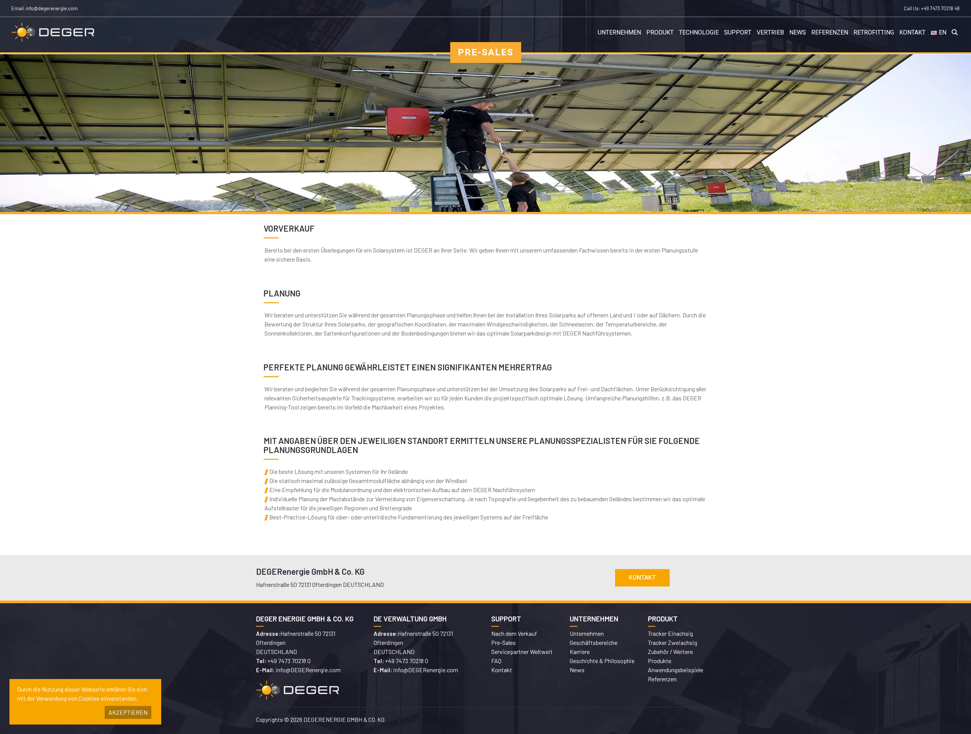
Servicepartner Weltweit (522, 651)
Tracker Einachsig (670, 633)
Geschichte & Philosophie (602, 660)
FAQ (496, 660)
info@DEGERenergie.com (308, 669)
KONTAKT (642, 577)
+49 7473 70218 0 (289, 660)
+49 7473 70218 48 (940, 8)
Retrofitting (873, 32)
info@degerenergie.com (52, 8)
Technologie (699, 32)
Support (737, 32)
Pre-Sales (503, 642)
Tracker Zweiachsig (672, 642)
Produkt (660, 32)
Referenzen (829, 32)
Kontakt (912, 32)
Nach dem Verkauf (514, 633)
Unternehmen (619, 32)
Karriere (580, 651)
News (797, 32)
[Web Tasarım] (603, 720)
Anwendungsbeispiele (675, 669)
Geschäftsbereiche (593, 642)
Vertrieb (770, 32)
